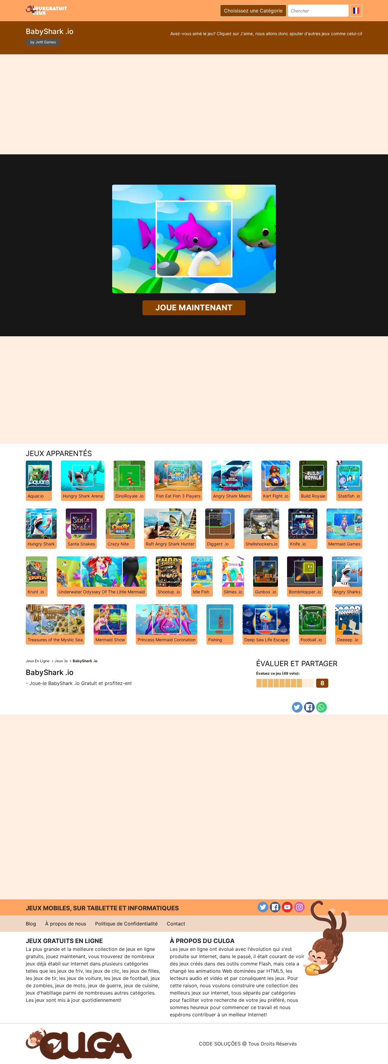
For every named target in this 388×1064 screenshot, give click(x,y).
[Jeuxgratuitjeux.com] (47, 9)
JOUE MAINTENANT (194, 308)
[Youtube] (287, 907)
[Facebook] (309, 707)
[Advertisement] (194, 104)
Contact (176, 924)
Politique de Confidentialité (126, 924)
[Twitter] (297, 707)
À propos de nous (65, 924)
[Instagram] (299, 907)
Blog (31, 924)
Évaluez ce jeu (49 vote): (278, 673)
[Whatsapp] (321, 707)
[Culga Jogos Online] (79, 1043)
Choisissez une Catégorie (253, 11)
